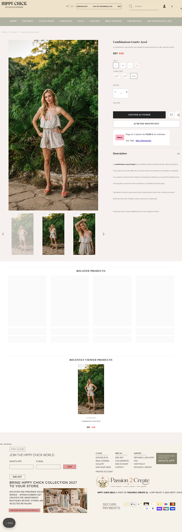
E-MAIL (39, 461)
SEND (69, 467)
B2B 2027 (17, 477)
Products (14, 32)
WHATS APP (16, 461)
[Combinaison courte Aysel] (91, 389)
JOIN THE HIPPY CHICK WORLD (32, 455)
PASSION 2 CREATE (143, 467)
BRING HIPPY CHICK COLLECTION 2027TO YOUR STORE (39, 484)
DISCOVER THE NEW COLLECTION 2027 (25, 510)
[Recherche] (144, 6)
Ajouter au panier (139, 115)
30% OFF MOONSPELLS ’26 (102, 6)
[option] (53, 125)
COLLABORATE (122, 461)
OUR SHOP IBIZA (103, 467)
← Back (9, 522)
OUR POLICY (139, 464)
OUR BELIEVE (102, 458)
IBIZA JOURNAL (102, 461)
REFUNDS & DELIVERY (144, 458)
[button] (3, 234)
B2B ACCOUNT (121, 464)
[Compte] (164, 6)
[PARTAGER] (177, 115)
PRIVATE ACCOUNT (104, 472)
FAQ (136, 461)
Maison (4, 32)
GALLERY (100, 464)
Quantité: (116, 85)
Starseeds (91, 418)
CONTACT (119, 467)
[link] (171, 114)
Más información (143, 140)
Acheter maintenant (146, 124)
